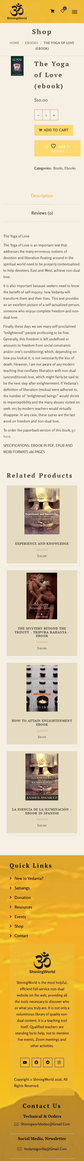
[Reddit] (47, 1062)
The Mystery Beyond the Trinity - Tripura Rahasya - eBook (42, 632)
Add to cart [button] (14, 511)
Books (58, 168)
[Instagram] (59, 1062)
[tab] (42, 195)
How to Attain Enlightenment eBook (42, 723)
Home (14, 43)
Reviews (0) (42, 213)
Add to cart (56, 130)
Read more (14, 688)
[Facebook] (36, 1062)
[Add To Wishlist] (70, 511)
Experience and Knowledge (42, 544)
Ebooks (31, 43)
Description (42, 195)
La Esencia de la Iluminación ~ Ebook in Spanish (42, 811)
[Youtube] (25, 1062)
